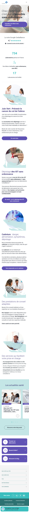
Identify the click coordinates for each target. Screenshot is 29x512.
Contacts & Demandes (20, 500)
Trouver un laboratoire (12, 442)
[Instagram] (23, 495)
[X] (13, 495)
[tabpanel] (11, 404)
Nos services (5, 475)
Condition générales (8, 500)
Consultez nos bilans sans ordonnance (12, 24)
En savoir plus (14, 138)
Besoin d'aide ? (13, 450)
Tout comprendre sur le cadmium (14, 268)
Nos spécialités (6, 471)
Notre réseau (5, 482)
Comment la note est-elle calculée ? (15, 43)
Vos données (5, 486)
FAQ (3, 478)
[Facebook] (20, 495)
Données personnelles (9, 504)
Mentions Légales (20, 504)
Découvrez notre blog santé (14, 427)
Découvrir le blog (14, 458)
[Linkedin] (16, 495)
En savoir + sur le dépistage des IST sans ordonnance (14, 200)
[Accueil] (5, 2)
